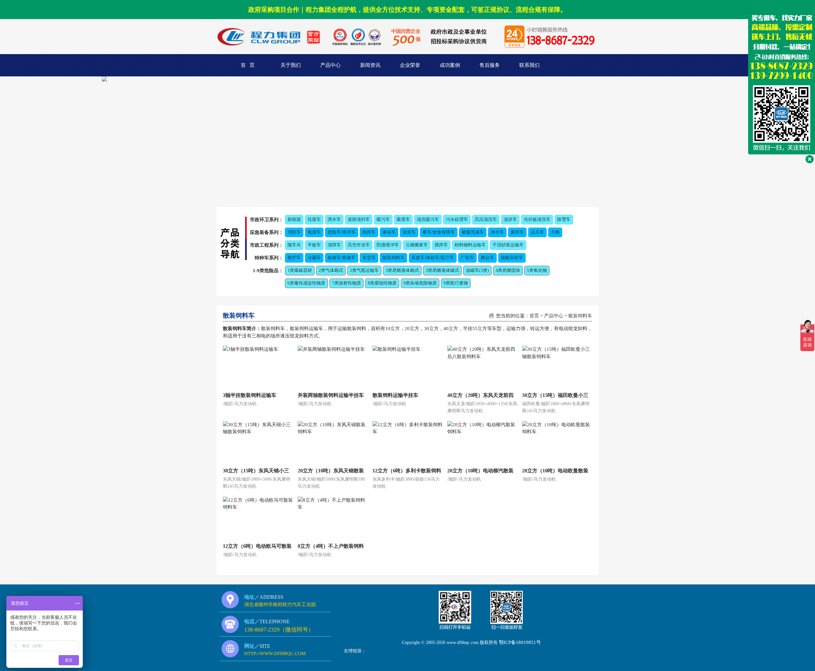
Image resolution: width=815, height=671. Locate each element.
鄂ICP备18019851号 (520, 642)
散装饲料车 (393, 257)
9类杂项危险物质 (420, 283)
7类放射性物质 (346, 283)
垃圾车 (314, 219)
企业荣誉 (410, 65)
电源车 (314, 232)
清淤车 (510, 219)
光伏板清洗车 (537, 219)
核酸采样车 (512, 257)
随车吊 (294, 245)
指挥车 (369, 232)
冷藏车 (314, 257)
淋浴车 (389, 232)
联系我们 (529, 65)
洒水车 (334, 219)
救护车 (294, 257)
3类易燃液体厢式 (402, 270)
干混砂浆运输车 (508, 245)
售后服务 (489, 65)
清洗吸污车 (428, 219)
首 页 (248, 65)
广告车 (467, 257)
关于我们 (290, 65)
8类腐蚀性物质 (382, 283)
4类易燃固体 (508, 270)
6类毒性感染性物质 (306, 283)
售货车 (369, 257)
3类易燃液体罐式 (442, 270)
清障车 (334, 245)
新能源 (294, 219)
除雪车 (563, 219)
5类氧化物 (537, 270)
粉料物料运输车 (470, 245)
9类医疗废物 (455, 283)
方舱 (555, 232)
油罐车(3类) (477, 270)
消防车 (294, 232)
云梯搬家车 (417, 245)
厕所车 (517, 232)
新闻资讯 (370, 65)
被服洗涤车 (473, 232)
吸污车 (383, 219)
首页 (534, 315)
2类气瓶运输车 (364, 270)
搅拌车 (441, 245)
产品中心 (330, 65)
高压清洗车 (486, 219)
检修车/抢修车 (342, 257)
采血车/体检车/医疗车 (432, 257)
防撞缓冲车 (388, 245)
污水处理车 (457, 219)
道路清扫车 (359, 219)
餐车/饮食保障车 (438, 232)
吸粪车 (403, 219)
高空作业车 (359, 245)
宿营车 (409, 232)
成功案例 (450, 65)
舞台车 (487, 257)
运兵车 (537, 232)
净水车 (497, 232)
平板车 (314, 245)
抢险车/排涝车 (342, 232)
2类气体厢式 (331, 270)
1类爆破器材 (299, 270)
